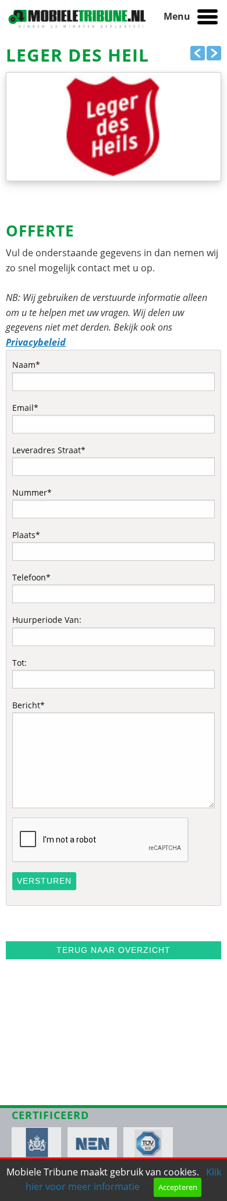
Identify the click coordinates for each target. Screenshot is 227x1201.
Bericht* (28, 705)
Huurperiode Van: (46, 619)
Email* (25, 407)
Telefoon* (31, 577)
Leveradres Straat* (49, 450)
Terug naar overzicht (113, 950)
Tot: (19, 662)
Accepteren (177, 1187)
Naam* (26, 364)
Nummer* (32, 492)
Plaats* (26, 534)
